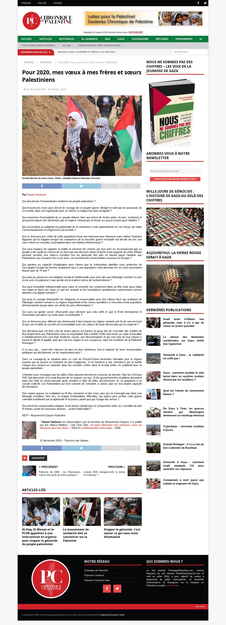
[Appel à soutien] (144, 24)
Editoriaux (66, 39)
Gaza (120, 39)
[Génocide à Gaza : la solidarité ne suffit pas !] (153, 358)
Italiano (57, 3)
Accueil (26, 39)
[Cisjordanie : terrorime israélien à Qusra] (153, 430)
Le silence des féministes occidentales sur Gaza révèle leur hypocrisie (183, 340)
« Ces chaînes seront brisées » (38, 45)
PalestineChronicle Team (112, 615)
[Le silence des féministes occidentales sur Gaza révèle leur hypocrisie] (153, 340)
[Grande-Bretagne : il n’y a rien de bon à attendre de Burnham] (153, 448)
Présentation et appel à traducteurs (99, 45)
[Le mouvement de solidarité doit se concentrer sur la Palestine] (82, 511)
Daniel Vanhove (36, 194)
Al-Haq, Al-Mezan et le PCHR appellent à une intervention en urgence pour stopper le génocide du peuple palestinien (40, 536)
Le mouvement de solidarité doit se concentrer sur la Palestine (76, 534)
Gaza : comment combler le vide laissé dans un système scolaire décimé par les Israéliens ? (183, 376)
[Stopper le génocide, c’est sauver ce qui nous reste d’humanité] (123, 511)
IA (201, 39)
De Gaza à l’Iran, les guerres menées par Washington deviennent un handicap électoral (183, 412)
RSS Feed (200, 607)
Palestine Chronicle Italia (97, 580)
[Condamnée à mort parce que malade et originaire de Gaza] (153, 483)
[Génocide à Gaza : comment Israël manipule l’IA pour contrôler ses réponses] (153, 465)
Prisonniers (184, 39)
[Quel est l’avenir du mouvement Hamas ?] (153, 394)
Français (26, 3)
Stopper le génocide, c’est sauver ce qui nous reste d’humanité (122, 533)
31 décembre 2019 (36, 89)
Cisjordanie (140, 39)
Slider (63, 89)
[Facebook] (198, 3)
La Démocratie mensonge (96, 427)
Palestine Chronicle (94, 575)
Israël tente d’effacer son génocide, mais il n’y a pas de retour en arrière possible (183, 322)
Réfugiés (162, 39)
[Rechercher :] (189, 51)
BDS (107, 39)
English (42, 3)
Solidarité (38, 458)
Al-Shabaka (89, 39)
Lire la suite (173, 585)
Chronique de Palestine (96, 570)
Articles (45, 39)
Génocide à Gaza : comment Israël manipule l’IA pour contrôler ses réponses (183, 465)
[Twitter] (205, 3)
